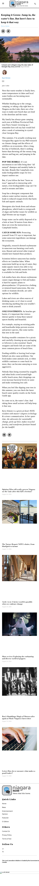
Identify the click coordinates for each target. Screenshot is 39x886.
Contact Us (6, 831)
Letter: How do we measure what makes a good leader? (18, 772)
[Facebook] (3, 848)
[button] (3, 31)
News (4, 807)
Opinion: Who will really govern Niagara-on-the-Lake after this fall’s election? (19, 490)
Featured (5, 818)
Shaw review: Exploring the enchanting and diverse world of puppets (18, 657)
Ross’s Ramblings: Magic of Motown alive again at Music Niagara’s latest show (18, 717)
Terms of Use (6, 839)
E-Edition (5, 821)
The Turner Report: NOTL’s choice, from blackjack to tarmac (18, 545)
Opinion (5, 814)
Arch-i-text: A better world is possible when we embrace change (17, 603)
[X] (3, 851)
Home (4, 803)
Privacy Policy (7, 835)
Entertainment (7, 811)
